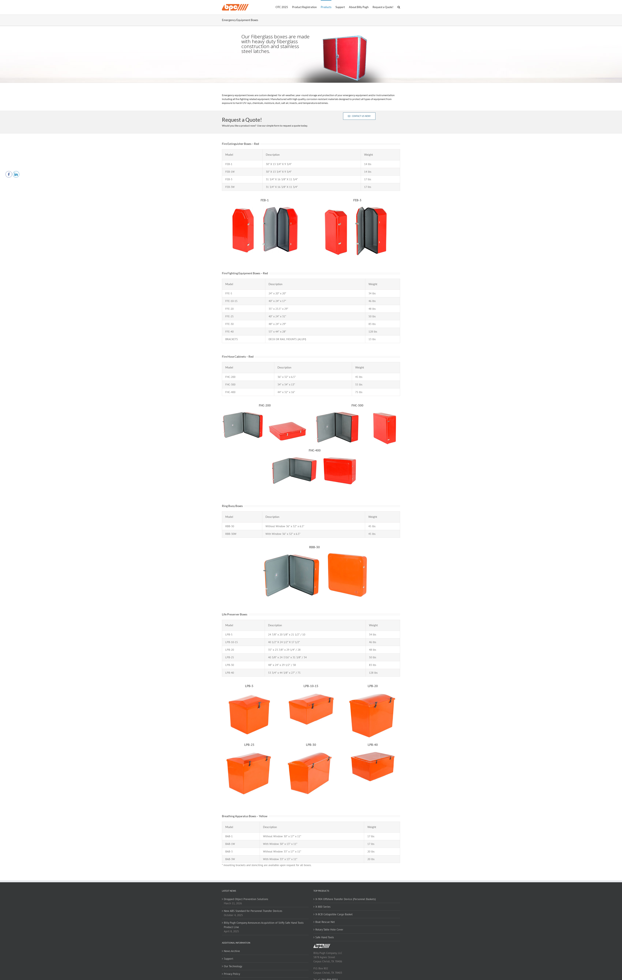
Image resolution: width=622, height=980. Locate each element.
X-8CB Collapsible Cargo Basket (334, 914)
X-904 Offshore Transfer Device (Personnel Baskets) (345, 899)
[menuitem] (284, 7)
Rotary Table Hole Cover (329, 929)
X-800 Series (322, 906)
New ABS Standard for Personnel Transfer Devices (253, 911)
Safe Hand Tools (324, 937)
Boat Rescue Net (325, 922)
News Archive (232, 951)
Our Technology (233, 966)
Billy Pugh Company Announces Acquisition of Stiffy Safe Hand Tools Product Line (264, 925)
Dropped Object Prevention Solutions (246, 899)
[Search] (398, 7)
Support (228, 958)
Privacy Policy (232, 974)
